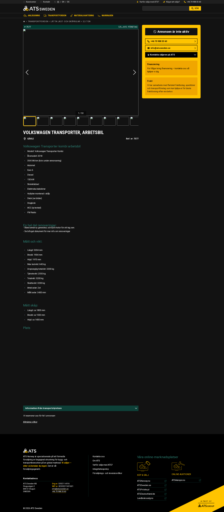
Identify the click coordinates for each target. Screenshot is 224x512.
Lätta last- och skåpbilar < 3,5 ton (71, 21)
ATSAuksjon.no (178, 480)
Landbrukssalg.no (145, 498)
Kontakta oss (99, 456)
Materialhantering (84, 15)
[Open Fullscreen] (81, 72)
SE (58, 2)
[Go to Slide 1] (29, 121)
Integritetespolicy (101, 469)
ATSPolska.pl (143, 489)
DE (68, 2)
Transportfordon (57, 15)
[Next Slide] (134, 72)
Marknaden (107, 15)
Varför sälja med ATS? (149, 2)
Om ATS (96, 460)
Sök (197, 8)
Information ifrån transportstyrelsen (43, 408)
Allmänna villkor (30, 422)
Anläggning (34, 15)
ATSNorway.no (143, 481)
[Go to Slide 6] (96, 121)
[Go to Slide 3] (56, 121)
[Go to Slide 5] (83, 121)
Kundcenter (31, 2)
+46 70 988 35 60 (194, 2)
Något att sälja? (173, 2)
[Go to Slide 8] (123, 121)
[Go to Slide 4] (69, 121)
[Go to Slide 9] (136, 121)
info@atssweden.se (60, 489)
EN (63, 2)
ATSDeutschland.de (146, 494)
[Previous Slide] (27, 72)
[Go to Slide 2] (43, 121)
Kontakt (46, 2)
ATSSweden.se (144, 485)
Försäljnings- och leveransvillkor (107, 473)
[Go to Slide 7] (109, 121)
